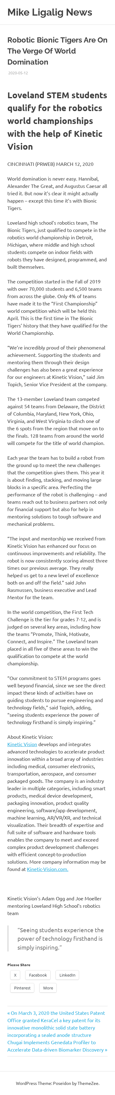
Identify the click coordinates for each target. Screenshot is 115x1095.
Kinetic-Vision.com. (47, 869)
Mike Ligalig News (49, 12)
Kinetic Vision (22, 744)
